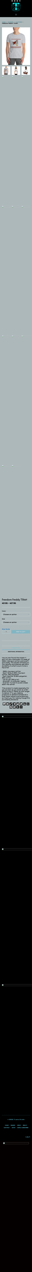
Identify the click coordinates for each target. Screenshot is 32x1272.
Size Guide (6, 629)
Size (3, 619)
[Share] (21, 707)
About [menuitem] (25, 1125)
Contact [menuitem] (7, 1127)
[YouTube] (12, 1)
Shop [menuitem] (13, 1127)
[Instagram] (17, 1)
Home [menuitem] (7, 1125)
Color (4, 611)
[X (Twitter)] (14, 1)
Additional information (16, 651)
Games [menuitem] (13, 1125)
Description (16, 647)
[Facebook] (19, 1)
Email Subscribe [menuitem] (22, 1127)
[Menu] (16, 14)
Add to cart (20, 632)
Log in (28, 1137)
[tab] (16, 648)
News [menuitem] (19, 1125)
